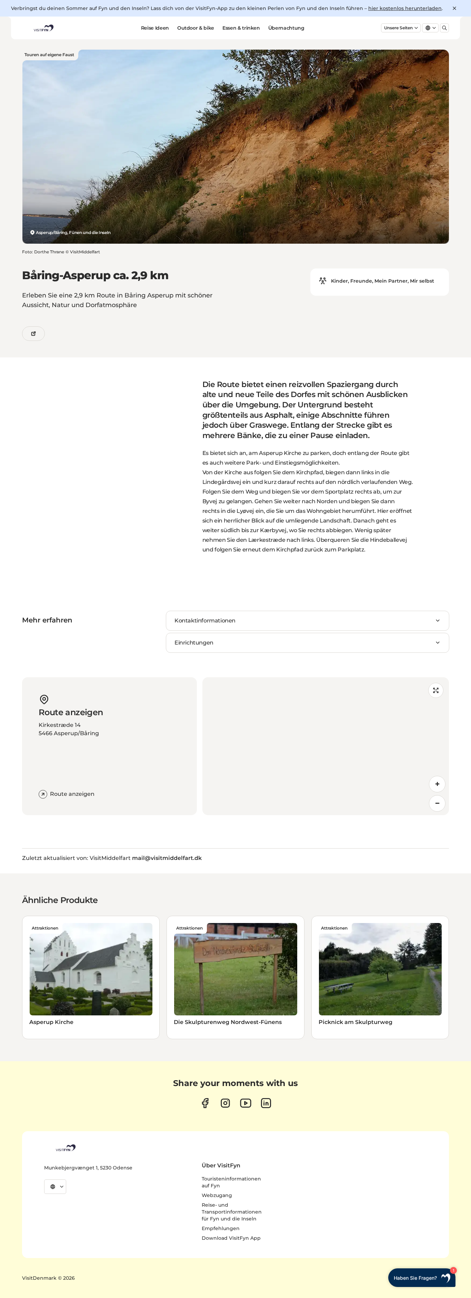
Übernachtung (286, 28)
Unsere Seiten (398, 27)
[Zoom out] (437, 803)
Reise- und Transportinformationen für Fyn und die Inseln (232, 1212)
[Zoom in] (437, 784)
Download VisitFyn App (231, 1238)
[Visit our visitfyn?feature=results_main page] (246, 1103)
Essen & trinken (241, 28)
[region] (325, 746)
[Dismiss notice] (454, 8)
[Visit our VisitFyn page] (205, 1103)
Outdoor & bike (195, 28)
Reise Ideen (155, 28)
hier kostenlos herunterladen (405, 8)
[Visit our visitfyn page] (225, 1103)
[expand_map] (435, 690)
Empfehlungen (221, 1228)
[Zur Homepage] (43, 28)
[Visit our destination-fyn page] (266, 1103)
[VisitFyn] (65, 1148)
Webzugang (217, 1195)
